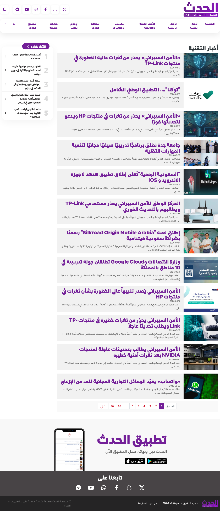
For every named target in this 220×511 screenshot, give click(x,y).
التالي (103, 406)
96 (112, 406)
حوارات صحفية (54, 25)
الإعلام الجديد (74, 25)
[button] (14, 24)
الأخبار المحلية (194, 25)
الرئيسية (209, 23)
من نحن (153, 503)
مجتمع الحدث (32, 25)
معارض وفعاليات (118, 25)
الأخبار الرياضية (172, 25)
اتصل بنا (142, 503)
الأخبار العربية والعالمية (147, 25)
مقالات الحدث (95, 25)
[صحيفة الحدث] (201, 9)
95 (119, 406)
